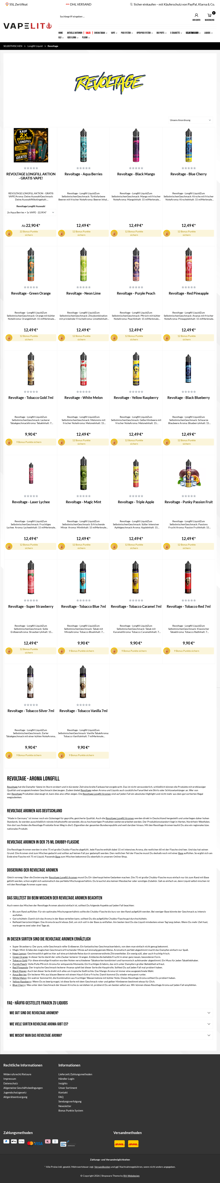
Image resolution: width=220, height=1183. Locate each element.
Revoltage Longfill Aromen (97, 794)
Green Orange (20, 957)
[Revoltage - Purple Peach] (136, 264)
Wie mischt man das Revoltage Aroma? (35, 1035)
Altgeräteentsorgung (15, 1096)
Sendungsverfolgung (69, 1101)
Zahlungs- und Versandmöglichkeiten (110, 1159)
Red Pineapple (20, 967)
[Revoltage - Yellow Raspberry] (136, 369)
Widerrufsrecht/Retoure (17, 1074)
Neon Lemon (19, 953)
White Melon (19, 978)
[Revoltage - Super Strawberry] (31, 577)
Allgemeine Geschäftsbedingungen (23, 1087)
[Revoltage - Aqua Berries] (83, 145)
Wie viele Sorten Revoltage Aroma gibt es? (38, 1024)
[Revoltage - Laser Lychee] (31, 473)
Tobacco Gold (20, 960)
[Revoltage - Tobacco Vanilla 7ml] (83, 682)
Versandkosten (102, 1166)
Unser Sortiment (67, 1087)
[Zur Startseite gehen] (27, 25)
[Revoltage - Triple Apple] (136, 473)
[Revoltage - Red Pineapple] (188, 264)
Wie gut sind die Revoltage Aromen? (33, 1013)
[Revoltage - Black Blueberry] (188, 369)
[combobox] (107, 16)
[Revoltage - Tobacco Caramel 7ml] (136, 577)
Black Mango (19, 971)
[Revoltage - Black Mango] (136, 145)
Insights (63, 1083)
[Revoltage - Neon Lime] (83, 264)
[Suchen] (160, 16)
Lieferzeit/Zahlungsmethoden (75, 1074)
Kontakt (63, 1092)
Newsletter (64, 1106)
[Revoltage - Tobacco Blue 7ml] (83, 577)
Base (180, 853)
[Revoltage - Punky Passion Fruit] (188, 473)
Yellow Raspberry (22, 981)
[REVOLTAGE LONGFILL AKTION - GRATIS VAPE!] (31, 145)
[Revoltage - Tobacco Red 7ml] (188, 577)
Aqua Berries (19, 974)
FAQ (60, 1096)
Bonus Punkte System (70, 1110)
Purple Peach (20, 964)
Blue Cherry (19, 985)
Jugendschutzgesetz (14, 1092)
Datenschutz (10, 1083)
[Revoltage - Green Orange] (31, 264)
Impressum (9, 1078)
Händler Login (66, 1078)
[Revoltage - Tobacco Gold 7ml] (31, 369)
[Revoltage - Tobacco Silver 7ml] (31, 682)
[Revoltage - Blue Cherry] (188, 145)
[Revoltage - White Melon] (83, 369)
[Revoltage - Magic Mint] (83, 473)
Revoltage (12, 786)
